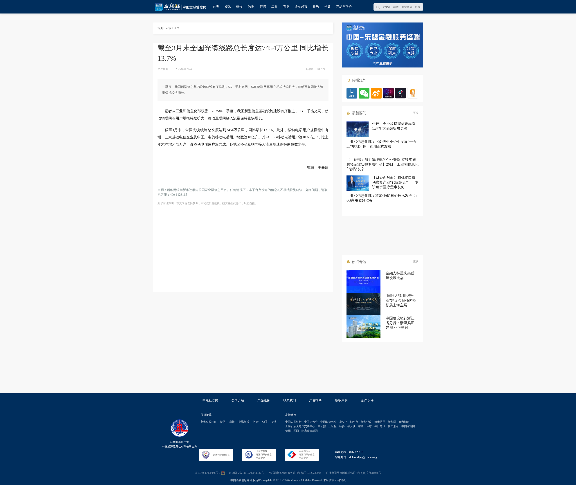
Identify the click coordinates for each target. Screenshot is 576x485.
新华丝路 (366, 421)
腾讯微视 (243, 421)
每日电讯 (379, 426)
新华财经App (208, 421)
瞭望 (361, 426)
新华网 (392, 421)
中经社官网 (210, 400)
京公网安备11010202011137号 (246, 472)
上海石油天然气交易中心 (300, 426)
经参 (342, 426)
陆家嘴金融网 (310, 430)
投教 (316, 6)
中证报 (322, 426)
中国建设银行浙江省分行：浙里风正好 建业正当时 (400, 323)
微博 (232, 421)
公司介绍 (238, 400)
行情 (263, 6)
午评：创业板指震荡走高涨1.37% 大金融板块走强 (393, 126)
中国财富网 (408, 426)
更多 (415, 112)
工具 (274, 6)
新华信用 (379, 421)
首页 (216, 6)
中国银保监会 (328, 421)
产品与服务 (344, 6)
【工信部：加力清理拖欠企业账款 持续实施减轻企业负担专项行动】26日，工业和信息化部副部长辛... (382, 164)
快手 (265, 421)
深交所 (354, 421)
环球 (369, 426)
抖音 (256, 421)
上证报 (332, 426)
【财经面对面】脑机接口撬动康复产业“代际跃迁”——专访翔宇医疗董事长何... (395, 182)
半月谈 (351, 426)
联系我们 (289, 400)
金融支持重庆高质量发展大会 (400, 275)
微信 (222, 421)
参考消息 (404, 421)
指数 (327, 6)
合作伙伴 (367, 400)
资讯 (228, 6)
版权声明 (341, 400)
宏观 (168, 28)
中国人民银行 (293, 421)
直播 (286, 6)
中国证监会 (311, 421)
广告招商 (315, 400)
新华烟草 (393, 426)
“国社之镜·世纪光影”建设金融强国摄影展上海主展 (401, 300)
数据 (251, 6)
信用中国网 (292, 430)
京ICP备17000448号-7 (207, 472)
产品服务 (263, 400)
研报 (239, 6)
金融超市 (301, 6)
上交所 (343, 421)
